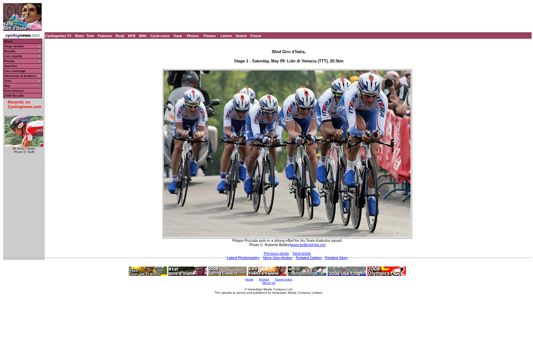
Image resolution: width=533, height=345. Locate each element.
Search (241, 36)
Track (177, 36)
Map (7, 85)
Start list (10, 66)
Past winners (14, 90)
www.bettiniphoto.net (308, 245)
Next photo (302, 253)
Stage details (14, 46)
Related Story (336, 258)
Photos (193, 36)
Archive (264, 279)
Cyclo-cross (160, 36)
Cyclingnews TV (58, 36)
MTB (131, 36)
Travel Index (283, 279)
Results (9, 51)
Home (8, 41)
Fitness (210, 36)
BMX (143, 36)
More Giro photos (277, 258)
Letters (226, 36)
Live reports (13, 56)
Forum (255, 36)
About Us (268, 282)
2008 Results (14, 95)
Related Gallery (309, 258)
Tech (90, 36)
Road (120, 36)
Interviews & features (20, 76)
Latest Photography (243, 258)
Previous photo (276, 253)
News (79, 36)
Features (105, 36)
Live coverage (15, 71)
